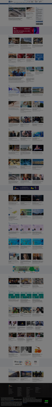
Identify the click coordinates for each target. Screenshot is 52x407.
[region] (26, 402)
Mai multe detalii (12, 400)
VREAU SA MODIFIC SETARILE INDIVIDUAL (46, 402)
